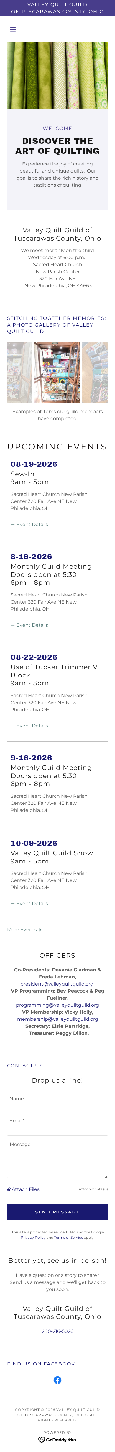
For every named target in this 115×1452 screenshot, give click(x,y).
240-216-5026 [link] (57, 1331)
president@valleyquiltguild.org (56, 984)
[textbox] (57, 1098)
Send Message (57, 1212)
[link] (57, 1381)
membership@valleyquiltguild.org (57, 1019)
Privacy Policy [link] (33, 1237)
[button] (14, 29)
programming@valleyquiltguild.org (57, 1005)
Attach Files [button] (26, 1189)
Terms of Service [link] (68, 1237)
